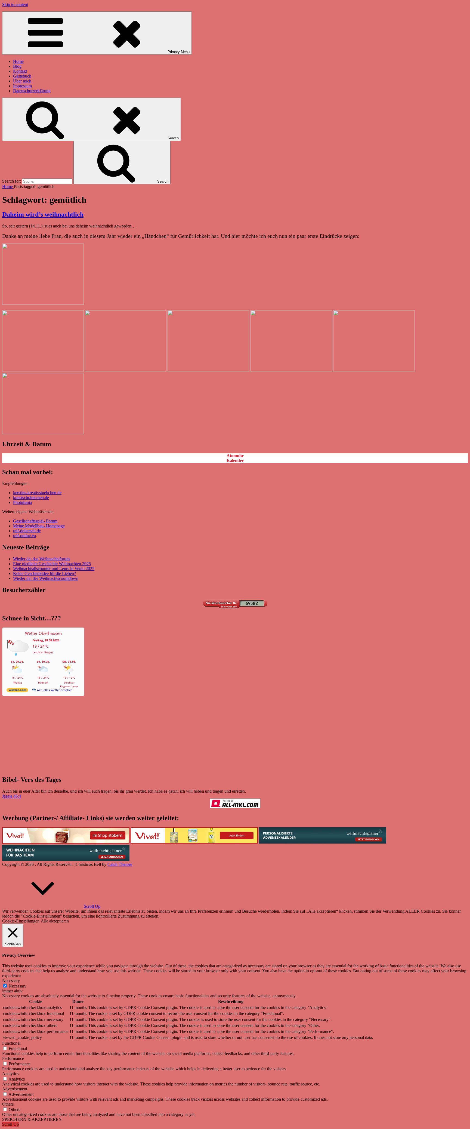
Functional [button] (11, 1043)
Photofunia (22, 502)
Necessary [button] (11, 980)
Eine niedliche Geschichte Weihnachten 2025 (52, 563)
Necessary (17, 986)
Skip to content (15, 4)
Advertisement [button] (14, 1089)
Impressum (22, 86)
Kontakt (20, 71)
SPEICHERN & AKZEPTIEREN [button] (32, 1119)
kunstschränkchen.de (31, 497)
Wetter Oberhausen (43, 633)
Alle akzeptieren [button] (55, 921)
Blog (17, 66)
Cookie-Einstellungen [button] (20, 921)
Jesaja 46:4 (11, 796)
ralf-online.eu (24, 535)
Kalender (235, 460)
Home (18, 61)
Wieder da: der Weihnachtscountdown (45, 578)
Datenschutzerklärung (32, 90)
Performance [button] (13, 1058)
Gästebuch (22, 76)
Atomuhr (235, 455)
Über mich (22, 81)
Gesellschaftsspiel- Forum (35, 521)
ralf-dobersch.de (27, 530)
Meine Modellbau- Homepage (39, 526)
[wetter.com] (17, 691)
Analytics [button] (10, 1073)
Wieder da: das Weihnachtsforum (41, 558)
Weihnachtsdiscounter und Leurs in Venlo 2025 (53, 568)
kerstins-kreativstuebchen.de (37, 492)
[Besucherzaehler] (235, 606)
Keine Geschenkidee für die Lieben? (44, 573)
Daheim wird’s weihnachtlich (43, 214)
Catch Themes (119, 864)
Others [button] (8, 1104)
